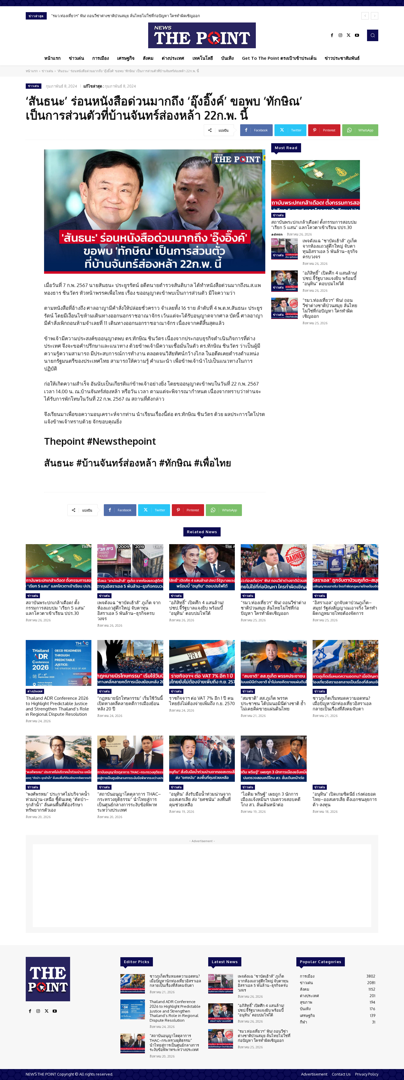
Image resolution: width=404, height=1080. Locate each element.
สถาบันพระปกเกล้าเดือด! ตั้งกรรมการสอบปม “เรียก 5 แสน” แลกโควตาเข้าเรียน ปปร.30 (314, 224)
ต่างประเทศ (35, 691)
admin (277, 234)
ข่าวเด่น (47, 71)
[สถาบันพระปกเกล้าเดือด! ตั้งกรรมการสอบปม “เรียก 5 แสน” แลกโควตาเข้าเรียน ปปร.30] (315, 185)
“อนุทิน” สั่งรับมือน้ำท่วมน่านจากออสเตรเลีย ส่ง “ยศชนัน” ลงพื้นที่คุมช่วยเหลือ (200, 799)
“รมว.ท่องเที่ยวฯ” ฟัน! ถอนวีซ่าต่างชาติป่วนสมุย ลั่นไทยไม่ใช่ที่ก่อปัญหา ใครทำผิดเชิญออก (125, 15)
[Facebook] (332, 35)
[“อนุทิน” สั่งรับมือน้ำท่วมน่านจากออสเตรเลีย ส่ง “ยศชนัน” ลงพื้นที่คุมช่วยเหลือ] (202, 759)
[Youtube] (357, 35)
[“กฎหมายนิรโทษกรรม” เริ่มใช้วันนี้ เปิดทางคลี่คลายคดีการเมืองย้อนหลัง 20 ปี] (130, 663)
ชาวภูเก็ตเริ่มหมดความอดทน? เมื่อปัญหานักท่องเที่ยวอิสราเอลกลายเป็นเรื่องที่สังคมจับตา (342, 703)
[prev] (365, 16)
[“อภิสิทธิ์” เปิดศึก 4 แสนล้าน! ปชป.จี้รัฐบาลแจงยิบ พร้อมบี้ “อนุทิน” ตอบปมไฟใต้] (284, 281)
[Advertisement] (202, 885)
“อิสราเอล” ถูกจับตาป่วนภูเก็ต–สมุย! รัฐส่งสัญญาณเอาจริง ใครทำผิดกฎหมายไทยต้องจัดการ (345, 608)
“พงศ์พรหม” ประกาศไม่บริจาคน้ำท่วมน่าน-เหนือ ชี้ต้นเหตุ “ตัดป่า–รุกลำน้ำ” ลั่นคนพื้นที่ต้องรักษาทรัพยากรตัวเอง (57, 802)
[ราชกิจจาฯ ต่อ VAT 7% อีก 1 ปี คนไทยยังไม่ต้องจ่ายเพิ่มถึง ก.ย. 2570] (202, 663)
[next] (374, 16)
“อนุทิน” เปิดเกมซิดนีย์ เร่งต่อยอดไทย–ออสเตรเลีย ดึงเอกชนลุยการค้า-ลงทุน (345, 799)
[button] (372, 35)
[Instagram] (340, 35)
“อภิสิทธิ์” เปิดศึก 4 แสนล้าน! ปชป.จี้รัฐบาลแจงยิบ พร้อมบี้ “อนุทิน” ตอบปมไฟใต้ (330, 278)
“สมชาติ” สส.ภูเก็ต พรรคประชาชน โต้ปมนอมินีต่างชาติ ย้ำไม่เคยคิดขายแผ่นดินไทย (273, 703)
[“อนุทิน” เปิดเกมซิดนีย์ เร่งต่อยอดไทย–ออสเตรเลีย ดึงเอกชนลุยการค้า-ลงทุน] (345, 759)
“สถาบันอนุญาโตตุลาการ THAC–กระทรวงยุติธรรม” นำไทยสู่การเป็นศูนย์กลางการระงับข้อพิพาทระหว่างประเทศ (129, 802)
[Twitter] (349, 35)
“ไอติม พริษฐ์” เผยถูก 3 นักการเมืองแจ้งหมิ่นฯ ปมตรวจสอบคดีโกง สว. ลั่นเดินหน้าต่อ (270, 799)
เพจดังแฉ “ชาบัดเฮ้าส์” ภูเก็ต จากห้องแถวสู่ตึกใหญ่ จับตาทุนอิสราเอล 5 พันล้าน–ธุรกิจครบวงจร (330, 248)
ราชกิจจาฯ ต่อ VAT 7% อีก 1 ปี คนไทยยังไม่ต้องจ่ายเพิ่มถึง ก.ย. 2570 (202, 700)
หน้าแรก (32, 71)
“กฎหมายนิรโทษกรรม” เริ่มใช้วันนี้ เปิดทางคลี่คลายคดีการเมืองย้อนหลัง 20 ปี (130, 703)
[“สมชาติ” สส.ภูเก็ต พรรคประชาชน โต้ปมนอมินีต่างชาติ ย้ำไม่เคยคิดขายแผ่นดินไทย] (273, 663)
